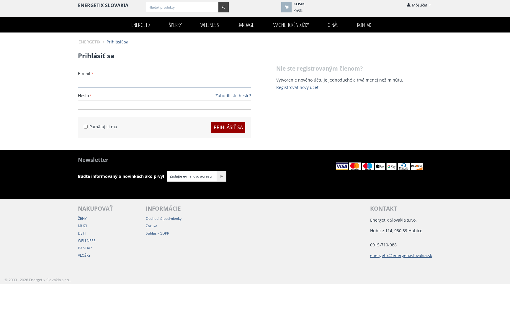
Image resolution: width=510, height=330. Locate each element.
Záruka (151, 225)
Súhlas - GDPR (157, 233)
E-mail (84, 73)
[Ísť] (221, 176)
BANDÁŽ (85, 248)
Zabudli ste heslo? (233, 95)
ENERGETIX (140, 24)
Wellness (209, 24)
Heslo (83, 95)
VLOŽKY (84, 255)
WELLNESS (87, 240)
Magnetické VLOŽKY (291, 24)
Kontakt (365, 24)
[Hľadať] (223, 7)
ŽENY (82, 218)
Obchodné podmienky (164, 218)
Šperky (175, 24)
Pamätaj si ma (103, 126)
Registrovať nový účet (297, 87)
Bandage (246, 24)
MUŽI (82, 225)
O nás (333, 24)
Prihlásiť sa (228, 127)
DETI (82, 233)
